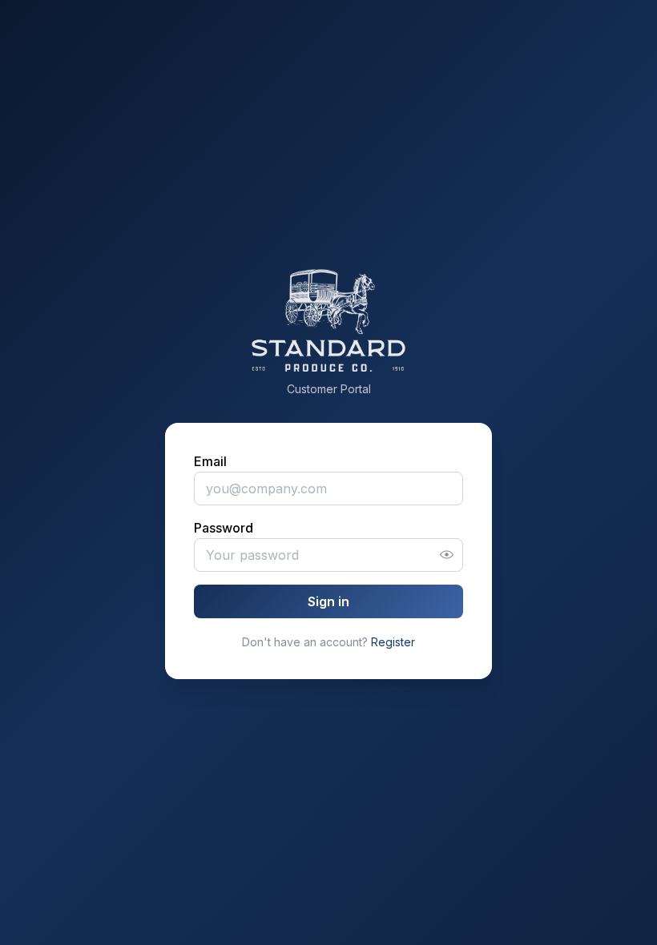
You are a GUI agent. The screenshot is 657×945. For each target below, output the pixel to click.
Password (223, 528)
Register (393, 642)
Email (210, 461)
